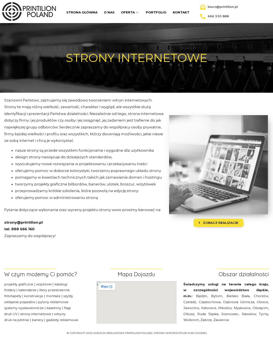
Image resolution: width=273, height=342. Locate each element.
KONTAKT (181, 12)
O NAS (109, 12)
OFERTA (128, 12)
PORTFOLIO (156, 12)
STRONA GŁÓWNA (81, 12)
